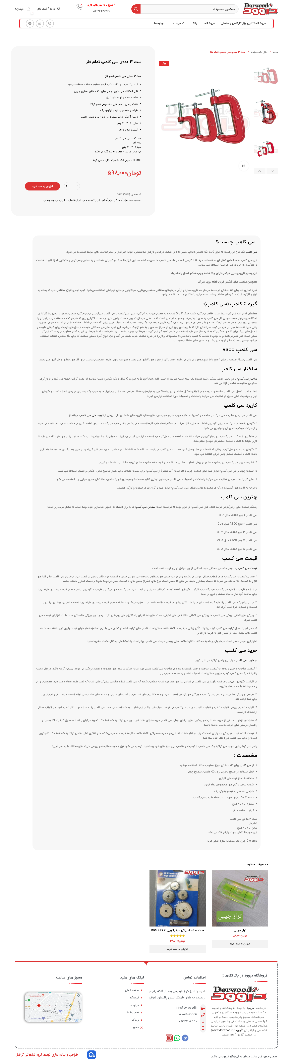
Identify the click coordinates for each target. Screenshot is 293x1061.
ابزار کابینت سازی (91, 200)
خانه (275, 52)
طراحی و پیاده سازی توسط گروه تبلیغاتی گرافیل (47, 1054)
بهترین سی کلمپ (145, 507)
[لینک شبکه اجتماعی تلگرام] (30, 23)
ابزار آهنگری (107, 200)
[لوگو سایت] (260, 9)
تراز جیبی (240, 930)
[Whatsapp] (177, 1037)
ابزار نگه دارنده (258, 52)
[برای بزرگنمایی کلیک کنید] (244, 166)
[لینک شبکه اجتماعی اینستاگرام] (50, 23)
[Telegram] (185, 1037)
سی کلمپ (130, 84)
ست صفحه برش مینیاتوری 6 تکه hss (177, 930)
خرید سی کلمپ (245, 660)
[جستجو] (136, 9)
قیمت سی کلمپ (247, 568)
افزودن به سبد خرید (42, 186)
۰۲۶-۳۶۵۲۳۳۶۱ (188, 1015)
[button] (240, 944)
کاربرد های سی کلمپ (91, 415)
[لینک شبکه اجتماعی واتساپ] (40, 23)
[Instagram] (169, 1037)
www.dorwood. (221, 1030)
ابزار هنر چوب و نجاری (54, 200)
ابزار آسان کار (121, 200)
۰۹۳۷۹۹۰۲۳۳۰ (188, 1021)
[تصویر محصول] (240, 898)
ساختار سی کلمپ (247, 379)
